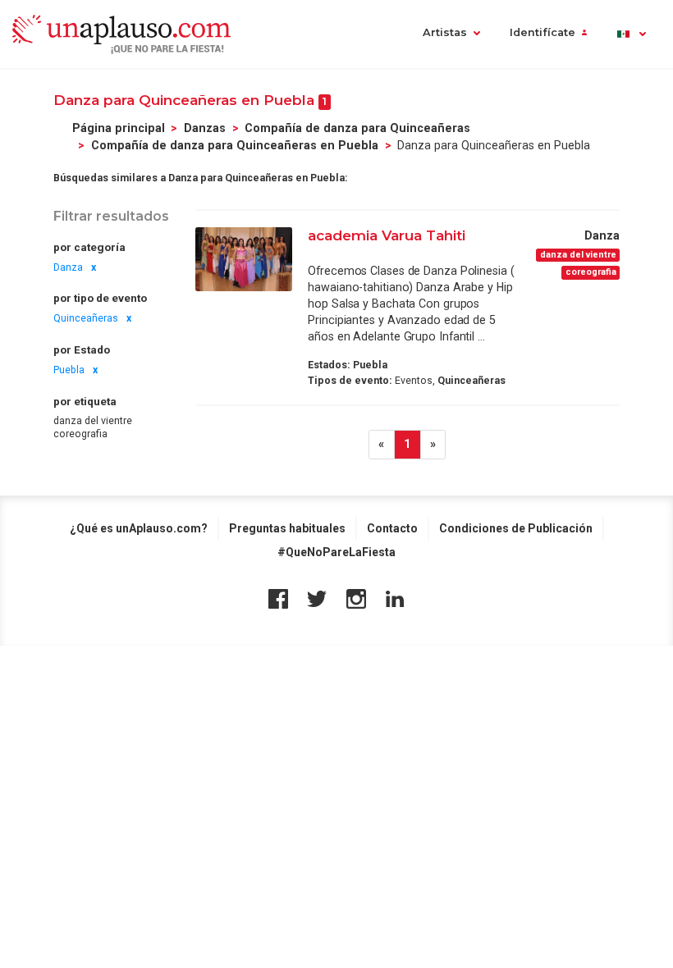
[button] (631, 34)
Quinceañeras (85, 318)
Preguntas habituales (287, 528)
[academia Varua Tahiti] (243, 258)
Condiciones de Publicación (516, 528)
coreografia (80, 434)
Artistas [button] (445, 32)
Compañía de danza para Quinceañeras (357, 128)
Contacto (392, 528)
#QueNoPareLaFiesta (336, 552)
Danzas (205, 128)
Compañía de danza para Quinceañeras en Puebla (234, 145)
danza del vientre (92, 421)
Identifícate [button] (542, 32)
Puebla (69, 370)
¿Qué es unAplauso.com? (139, 528)
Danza (68, 267)
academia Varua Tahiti (386, 235)
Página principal (118, 128)
